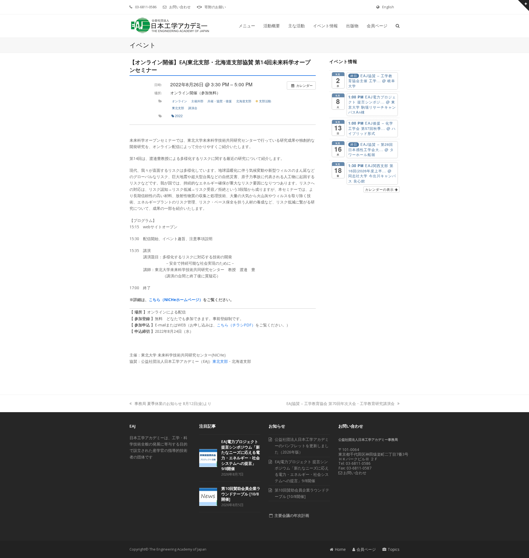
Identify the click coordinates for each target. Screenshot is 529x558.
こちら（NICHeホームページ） (176, 299)
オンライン (179, 101)
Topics (394, 549)
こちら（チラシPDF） (236, 325)
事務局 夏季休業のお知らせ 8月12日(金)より (172, 403)
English (388, 6)
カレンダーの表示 (380, 189)
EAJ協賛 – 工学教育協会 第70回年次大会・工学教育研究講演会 (340, 403)
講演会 (192, 108)
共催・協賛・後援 (219, 101)
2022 (179, 115)
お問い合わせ (180, 6)
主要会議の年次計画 (291, 515)
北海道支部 (243, 101)
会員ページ (366, 549)
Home (340, 549)
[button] (398, 25)
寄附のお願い (215, 6)
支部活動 (264, 101)
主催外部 (197, 101)
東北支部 (178, 108)
